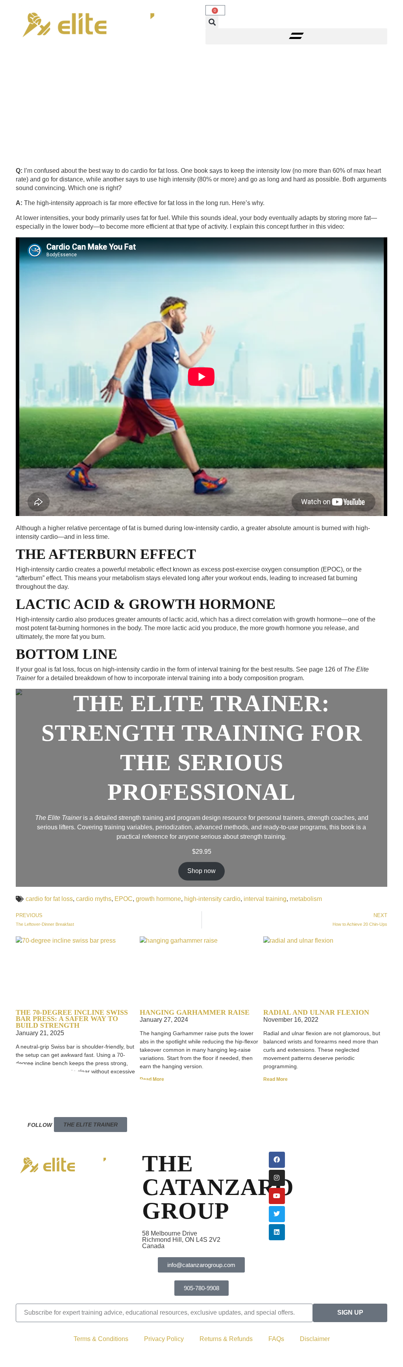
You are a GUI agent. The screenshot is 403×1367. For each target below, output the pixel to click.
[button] (211, 21)
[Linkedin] (277, 1232)
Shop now (201, 871)
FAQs (276, 1339)
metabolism (306, 898)
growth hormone (158, 898)
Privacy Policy (164, 1339)
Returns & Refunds (226, 1339)
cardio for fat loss (49, 898)
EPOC (124, 898)
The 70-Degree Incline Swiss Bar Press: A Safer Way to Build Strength (72, 1018)
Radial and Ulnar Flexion (316, 1012)
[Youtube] (277, 1196)
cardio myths (93, 898)
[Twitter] (277, 1214)
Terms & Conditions (101, 1339)
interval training (265, 898)
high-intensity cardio (212, 898)
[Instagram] (277, 1178)
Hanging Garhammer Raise (195, 1012)
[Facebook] (277, 1160)
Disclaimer (315, 1339)
